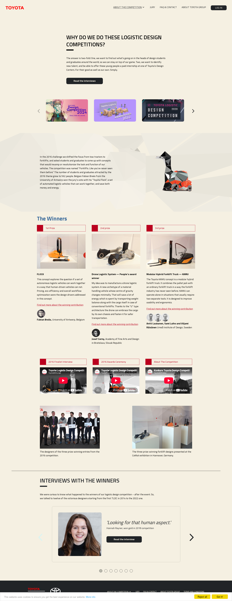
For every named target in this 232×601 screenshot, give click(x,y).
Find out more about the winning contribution (60, 305)
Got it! (220, 596)
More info (90, 596)
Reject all (202, 596)
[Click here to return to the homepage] (14, 8)
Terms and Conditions (194, 591)
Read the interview (124, 539)
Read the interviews (85, 81)
